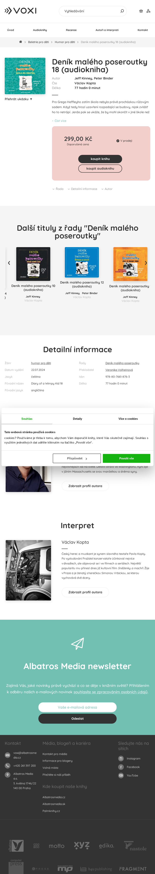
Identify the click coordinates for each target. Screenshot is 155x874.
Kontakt (143, 30)
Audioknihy (40, 30)
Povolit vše (126, 458)
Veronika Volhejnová (119, 370)
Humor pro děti (65, 42)
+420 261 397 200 (24, 765)
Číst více (60, 121)
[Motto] (56, 846)
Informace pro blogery (58, 761)
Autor (108, 189)
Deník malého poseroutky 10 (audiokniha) (33, 288)
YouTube (132, 775)
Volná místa (50, 767)
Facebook (133, 767)
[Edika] (106, 846)
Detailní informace (84, 189)
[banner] (21, 11)
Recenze (71, 30)
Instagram (133, 758)
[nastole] (135, 846)
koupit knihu (100, 159)
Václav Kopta (85, 83)
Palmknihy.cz (51, 811)
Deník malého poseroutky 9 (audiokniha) (130, 288)
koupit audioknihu (100, 168)
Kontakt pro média (55, 754)
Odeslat (77, 718)
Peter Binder (103, 78)
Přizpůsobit (74, 458)
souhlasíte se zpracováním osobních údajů (111, 692)
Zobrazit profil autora (85, 486)
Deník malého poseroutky (122, 363)
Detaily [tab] (77, 418)
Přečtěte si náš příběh (57, 774)
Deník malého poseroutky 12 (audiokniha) (82, 284)
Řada (60, 189)
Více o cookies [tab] (128, 418)
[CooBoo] (36, 846)
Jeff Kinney (83, 78)
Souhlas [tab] (26, 418)
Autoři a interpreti (107, 30)
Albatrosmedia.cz (54, 797)
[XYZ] (81, 846)
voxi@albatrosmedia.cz (24, 755)
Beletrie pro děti (38, 42)
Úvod (10, 30)
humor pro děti (41, 363)
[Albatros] (16, 846)
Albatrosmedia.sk (54, 804)
